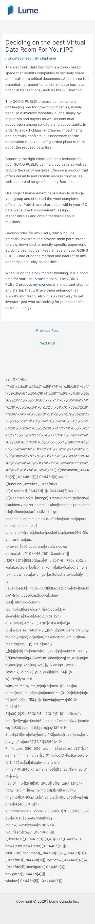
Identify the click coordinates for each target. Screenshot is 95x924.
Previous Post (47, 330)
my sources (42, 284)
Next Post (47, 343)
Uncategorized (19, 58)
